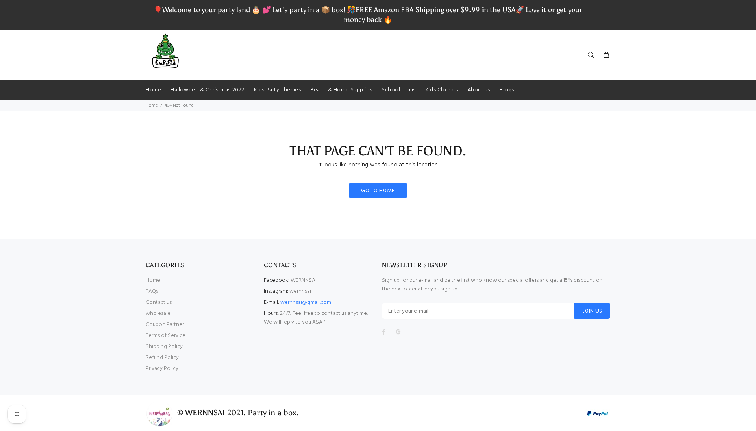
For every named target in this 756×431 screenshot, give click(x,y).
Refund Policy (162, 357)
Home (152, 105)
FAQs (152, 291)
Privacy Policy (162, 368)
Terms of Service (165, 335)
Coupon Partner (165, 324)
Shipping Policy (164, 346)
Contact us (159, 302)
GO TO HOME (378, 190)
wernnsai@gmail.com (305, 302)
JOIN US (592, 311)
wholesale (158, 313)
